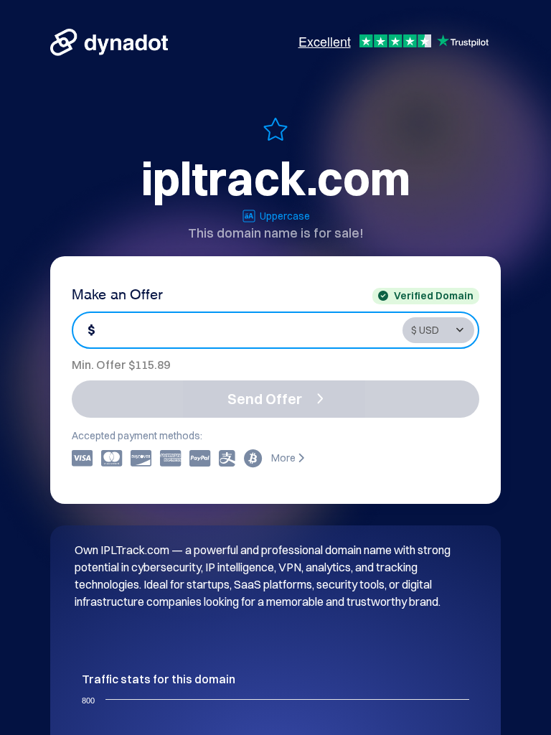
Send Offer (264, 399)
